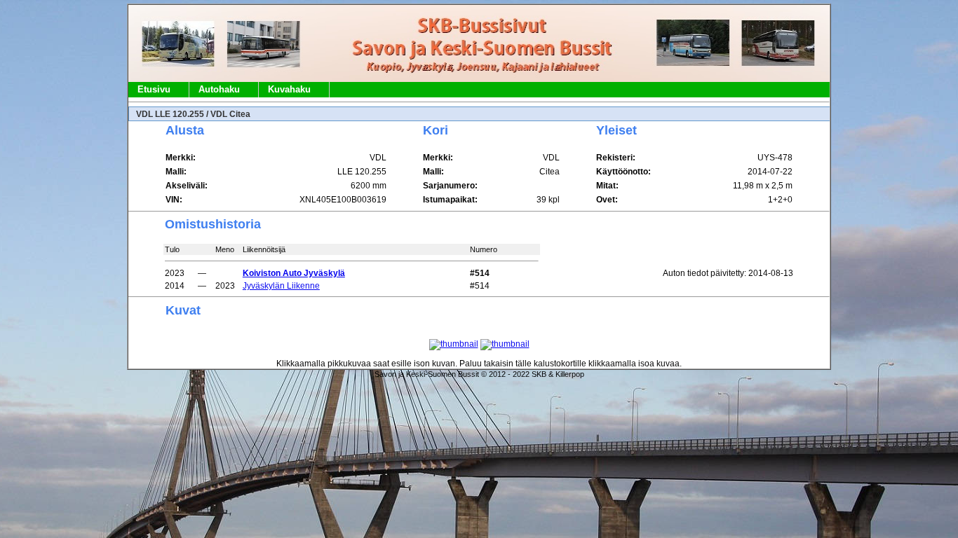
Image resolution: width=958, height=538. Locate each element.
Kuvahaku (289, 89)
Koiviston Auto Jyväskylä (294, 273)
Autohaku (219, 89)
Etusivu (153, 89)
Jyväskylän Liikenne (281, 286)
